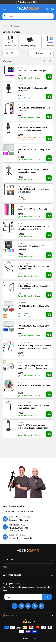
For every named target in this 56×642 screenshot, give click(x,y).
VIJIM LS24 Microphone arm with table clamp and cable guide (33, 406)
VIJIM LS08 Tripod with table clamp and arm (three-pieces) (33, 267)
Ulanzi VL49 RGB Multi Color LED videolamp (31, 247)
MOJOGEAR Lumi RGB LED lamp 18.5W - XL (34, 150)
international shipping (29, 2)
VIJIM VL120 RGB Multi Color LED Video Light (34, 386)
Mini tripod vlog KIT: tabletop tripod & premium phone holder (33, 170)
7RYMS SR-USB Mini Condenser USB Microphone (33, 89)
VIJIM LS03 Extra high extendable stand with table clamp (33, 190)
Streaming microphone (30, 46)
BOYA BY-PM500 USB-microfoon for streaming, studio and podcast (32, 129)
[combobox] (28, 16)
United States (12, 615)
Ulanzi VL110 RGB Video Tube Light (32, 70)
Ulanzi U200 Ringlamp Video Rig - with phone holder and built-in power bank (33, 366)
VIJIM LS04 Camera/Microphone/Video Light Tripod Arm (34, 287)
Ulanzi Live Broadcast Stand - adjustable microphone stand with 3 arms (33, 227)
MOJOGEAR (31, 638)
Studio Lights (10, 46)
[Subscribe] (46, 597)
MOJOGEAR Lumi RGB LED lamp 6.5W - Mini (34, 307)
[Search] (5, 16)
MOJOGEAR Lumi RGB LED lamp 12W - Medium (34, 327)
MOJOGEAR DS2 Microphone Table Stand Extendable (34, 109)
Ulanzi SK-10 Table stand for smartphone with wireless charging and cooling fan (34, 426)
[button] (5, 8)
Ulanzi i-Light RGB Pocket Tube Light (32, 209)
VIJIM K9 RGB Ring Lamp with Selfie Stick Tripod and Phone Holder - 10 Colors (34, 347)
